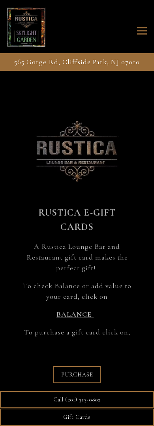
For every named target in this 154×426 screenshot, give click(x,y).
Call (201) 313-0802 (77, 399)
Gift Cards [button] (77, 417)
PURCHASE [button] (77, 374)
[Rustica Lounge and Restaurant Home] (33, 26)
